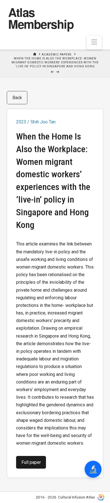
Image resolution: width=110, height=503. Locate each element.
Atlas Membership (41, 18)
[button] (94, 43)
